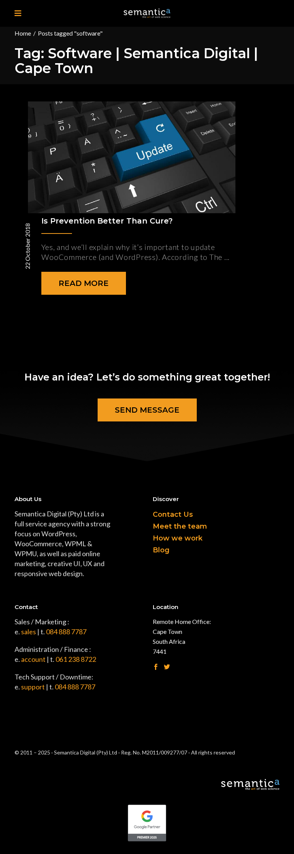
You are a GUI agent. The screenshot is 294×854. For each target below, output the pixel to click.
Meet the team (180, 526)
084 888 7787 (66, 631)
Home (23, 33)
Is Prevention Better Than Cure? (107, 220)
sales (28, 631)
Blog (161, 550)
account (33, 659)
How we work (178, 538)
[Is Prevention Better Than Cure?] (131, 157)
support (33, 687)
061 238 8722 (76, 659)
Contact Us (173, 514)
